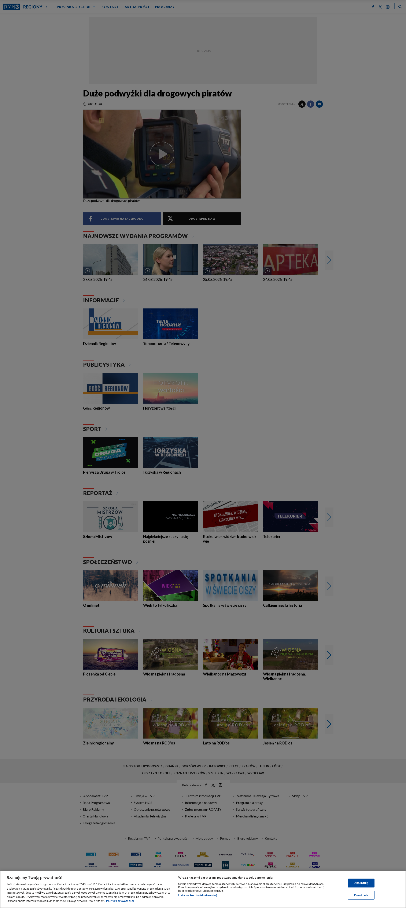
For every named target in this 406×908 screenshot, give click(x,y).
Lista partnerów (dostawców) (197, 895)
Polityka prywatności (120, 900)
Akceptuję (361, 883)
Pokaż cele (361, 895)
